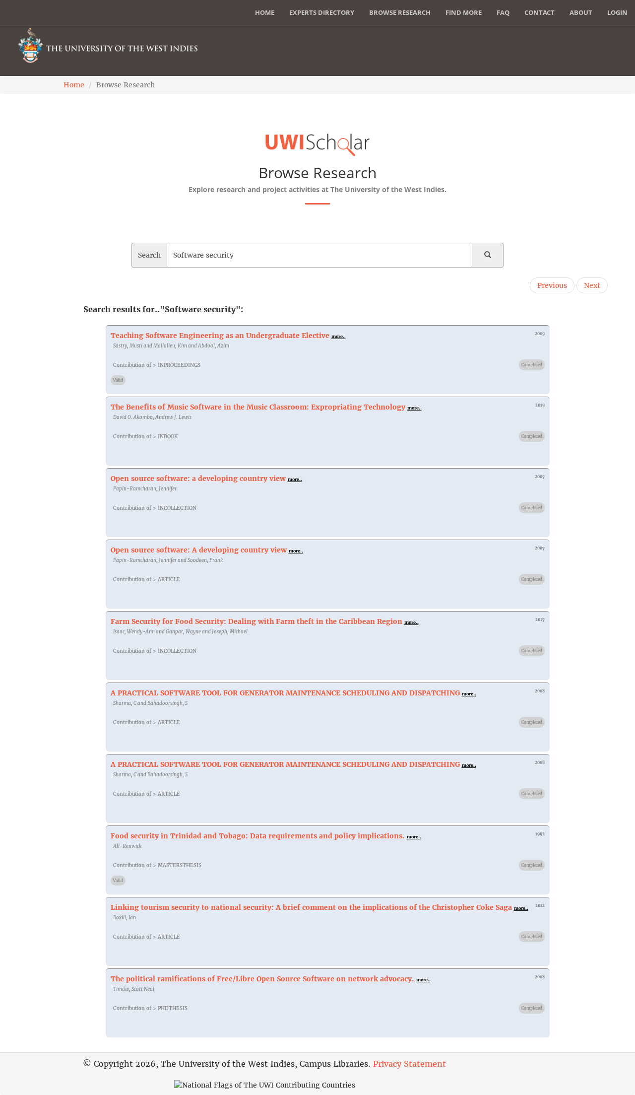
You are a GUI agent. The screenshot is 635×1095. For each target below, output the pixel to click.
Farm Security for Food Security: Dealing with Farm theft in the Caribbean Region (256, 621)
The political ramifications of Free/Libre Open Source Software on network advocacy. (262, 978)
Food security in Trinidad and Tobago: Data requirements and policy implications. (258, 835)
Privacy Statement (409, 1064)
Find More (463, 12)
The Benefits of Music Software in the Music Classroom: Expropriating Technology (258, 407)
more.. (338, 336)
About (581, 12)
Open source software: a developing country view (198, 478)
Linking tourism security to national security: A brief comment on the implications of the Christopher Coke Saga (311, 907)
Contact (539, 12)
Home (264, 12)
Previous (552, 285)
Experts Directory (321, 12)
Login (617, 12)
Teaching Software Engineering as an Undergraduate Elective (220, 335)
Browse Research (400, 12)
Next (592, 285)
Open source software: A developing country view (199, 550)
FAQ (503, 12)
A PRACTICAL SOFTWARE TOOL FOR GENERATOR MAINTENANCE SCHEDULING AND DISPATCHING (285, 692)
